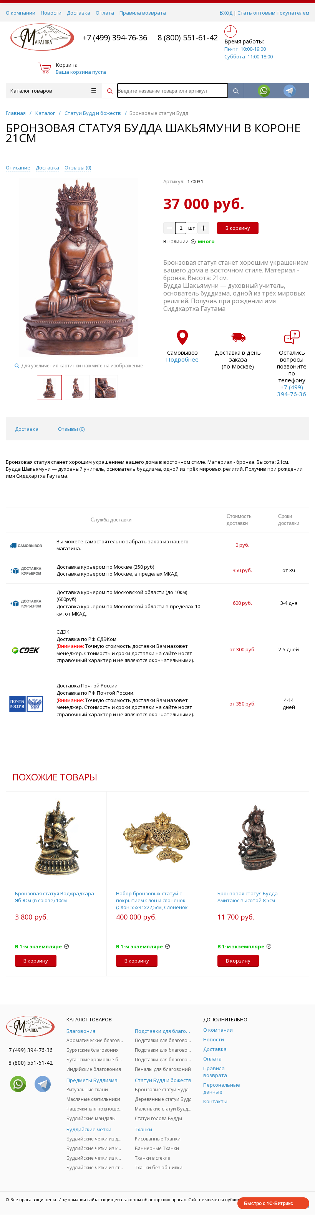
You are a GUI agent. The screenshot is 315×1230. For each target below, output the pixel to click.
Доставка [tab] (26, 428)
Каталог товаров (31, 90)
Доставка (78, 12)
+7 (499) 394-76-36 (115, 37)
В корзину (237, 227)
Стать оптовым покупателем (273, 12)
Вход (225, 12)
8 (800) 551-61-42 (188, 37)
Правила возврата (142, 12)
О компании (20, 12)
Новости (51, 12)
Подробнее (182, 359)
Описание (18, 167)
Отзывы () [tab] (71, 428)
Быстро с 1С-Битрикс (268, 1203)
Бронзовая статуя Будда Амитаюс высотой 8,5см (247, 897)
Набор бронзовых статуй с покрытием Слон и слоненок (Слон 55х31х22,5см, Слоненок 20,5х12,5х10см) (152, 904)
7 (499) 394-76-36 (30, 1050)
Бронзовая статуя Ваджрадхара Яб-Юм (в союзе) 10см (54, 897)
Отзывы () (78, 167)
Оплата (105, 12)
